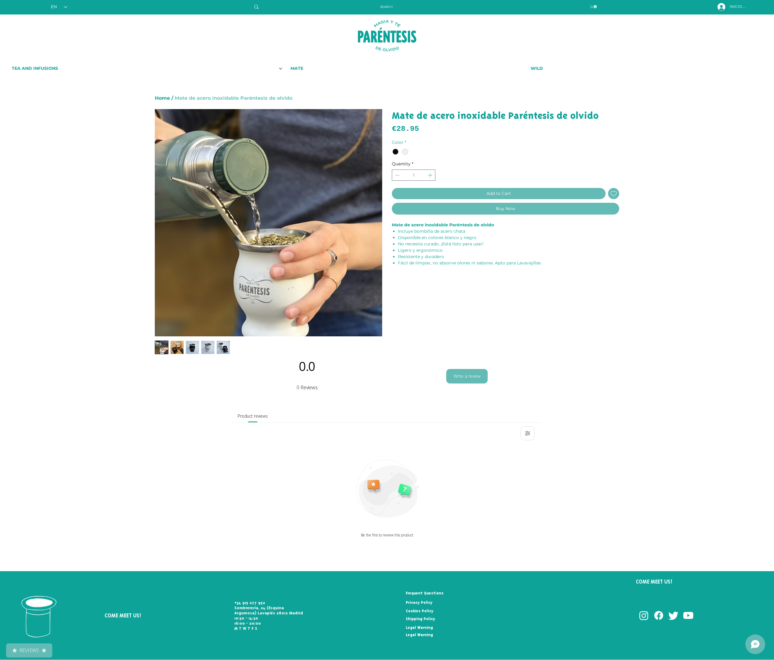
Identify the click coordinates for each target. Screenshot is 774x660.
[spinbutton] (413, 175)
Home (162, 98)
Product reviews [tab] (253, 416)
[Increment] (430, 175)
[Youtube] (688, 615)
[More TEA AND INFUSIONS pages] (280, 68)
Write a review (467, 376)
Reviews (29, 650)
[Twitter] (673, 615)
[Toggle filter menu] (528, 433)
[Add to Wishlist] (613, 193)
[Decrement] (396, 175)
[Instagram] (644, 615)
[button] (593, 6)
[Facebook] (659, 615)
